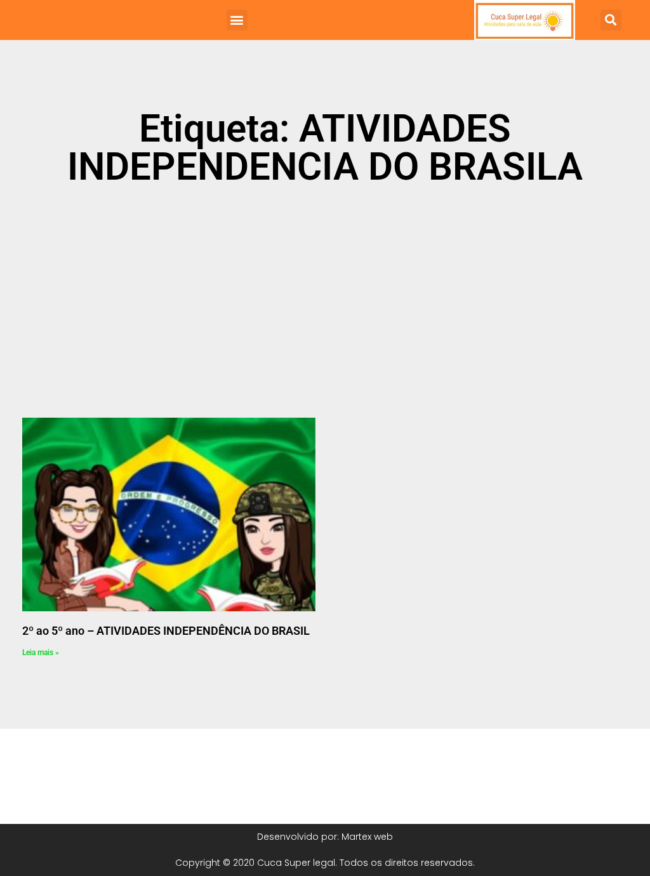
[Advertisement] (325, 294)
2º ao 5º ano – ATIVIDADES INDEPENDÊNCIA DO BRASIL (166, 630)
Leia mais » (40, 652)
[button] (237, 20)
